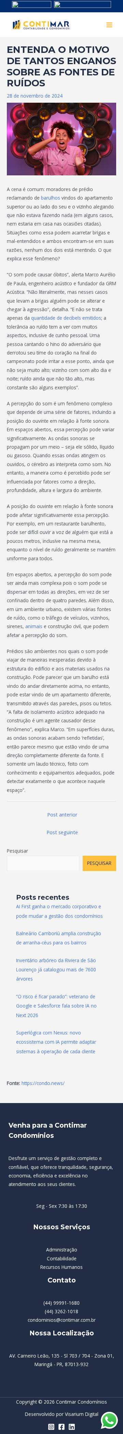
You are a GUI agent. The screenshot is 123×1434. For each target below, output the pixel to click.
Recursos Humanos (61, 1267)
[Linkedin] (71, 1426)
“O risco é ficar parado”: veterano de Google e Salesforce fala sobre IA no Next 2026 (56, 1005)
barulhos (50, 197)
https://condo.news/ (43, 1083)
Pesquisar (17, 851)
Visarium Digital (81, 1414)
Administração (61, 1249)
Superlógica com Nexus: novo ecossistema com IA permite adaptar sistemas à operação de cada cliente (56, 1042)
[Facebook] (61, 1426)
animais (33, 626)
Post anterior (62, 814)
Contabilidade (62, 1258)
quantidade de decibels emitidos (66, 318)
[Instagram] (51, 1426)
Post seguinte (62, 832)
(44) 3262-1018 (61, 1311)
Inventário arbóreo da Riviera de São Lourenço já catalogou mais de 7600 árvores (56, 969)
